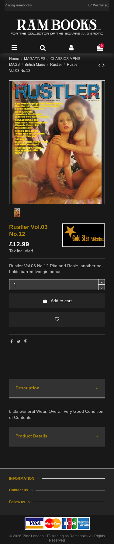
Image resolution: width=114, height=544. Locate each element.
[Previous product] (100, 64)
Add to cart (61, 300)
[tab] (57, 389)
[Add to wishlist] (57, 319)
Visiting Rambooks (18, 5)
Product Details (31, 435)
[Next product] (103, 64)
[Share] (11, 341)
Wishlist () (100, 5)
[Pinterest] (25, 341)
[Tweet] (19, 341)
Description (28, 387)
